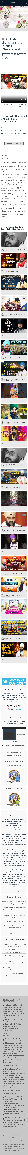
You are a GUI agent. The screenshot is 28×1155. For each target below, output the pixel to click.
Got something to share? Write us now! (14, 892)
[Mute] (20, 728)
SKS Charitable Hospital (12, 1090)
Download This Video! (14, 143)
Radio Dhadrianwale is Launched (14, 921)
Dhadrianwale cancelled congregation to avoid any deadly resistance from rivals (14, 910)
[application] (14, 728)
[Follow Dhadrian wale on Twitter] (15, 1132)
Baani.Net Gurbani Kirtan (12, 1150)
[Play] (3, 728)
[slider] (24, 728)
